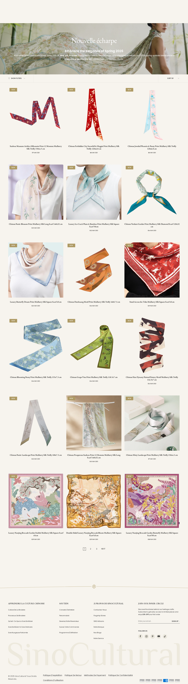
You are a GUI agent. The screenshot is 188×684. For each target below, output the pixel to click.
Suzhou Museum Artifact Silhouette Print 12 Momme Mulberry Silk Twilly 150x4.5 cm (36, 147)
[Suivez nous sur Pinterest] (153, 636)
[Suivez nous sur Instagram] (146, 636)
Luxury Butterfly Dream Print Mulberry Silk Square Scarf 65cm (36, 302)
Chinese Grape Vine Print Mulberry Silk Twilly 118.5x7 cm (94, 377)
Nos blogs (97, 633)
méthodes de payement (95, 675)
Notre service (99, 638)
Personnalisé (64, 615)
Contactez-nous (100, 610)
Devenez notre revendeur (69, 621)
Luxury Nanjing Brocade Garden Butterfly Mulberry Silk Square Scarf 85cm (152, 534)
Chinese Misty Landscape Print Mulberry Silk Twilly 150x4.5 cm (152, 455)
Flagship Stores (100, 615)
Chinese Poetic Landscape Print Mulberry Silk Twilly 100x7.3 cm (36, 455)
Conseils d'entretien (66, 610)
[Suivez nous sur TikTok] (165, 636)
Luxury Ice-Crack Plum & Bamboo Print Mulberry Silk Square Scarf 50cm (93, 225)
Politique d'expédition (52, 675)
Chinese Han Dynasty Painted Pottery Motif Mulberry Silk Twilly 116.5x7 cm (152, 378)
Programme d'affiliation (68, 633)
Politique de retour (73, 675)
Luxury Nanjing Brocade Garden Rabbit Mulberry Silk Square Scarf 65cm (35, 534)
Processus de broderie (16, 615)
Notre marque (99, 627)
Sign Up (175, 621)
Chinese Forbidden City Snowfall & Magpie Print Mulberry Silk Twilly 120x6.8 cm (93, 147)
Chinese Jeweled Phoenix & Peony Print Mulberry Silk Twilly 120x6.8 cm (152, 147)
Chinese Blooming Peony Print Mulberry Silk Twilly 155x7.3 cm (36, 377)
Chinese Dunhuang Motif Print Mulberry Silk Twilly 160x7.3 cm (94, 302)
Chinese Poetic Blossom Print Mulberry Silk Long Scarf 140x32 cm (36, 224)
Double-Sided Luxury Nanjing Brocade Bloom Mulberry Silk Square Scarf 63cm (93, 534)
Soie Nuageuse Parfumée (18, 633)
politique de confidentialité (120, 675)
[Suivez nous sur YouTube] (159, 636)
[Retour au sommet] (180, 658)
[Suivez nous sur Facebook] (140, 636)
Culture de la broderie (16, 610)
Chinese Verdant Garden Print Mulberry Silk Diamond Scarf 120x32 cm (152, 225)
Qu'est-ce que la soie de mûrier (20, 621)
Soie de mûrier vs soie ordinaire (20, 627)
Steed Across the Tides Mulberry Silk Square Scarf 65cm (152, 302)
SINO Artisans (99, 621)
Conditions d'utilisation (53, 680)
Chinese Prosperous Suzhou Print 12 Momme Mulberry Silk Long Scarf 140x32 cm (93, 456)
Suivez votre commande (69, 627)
